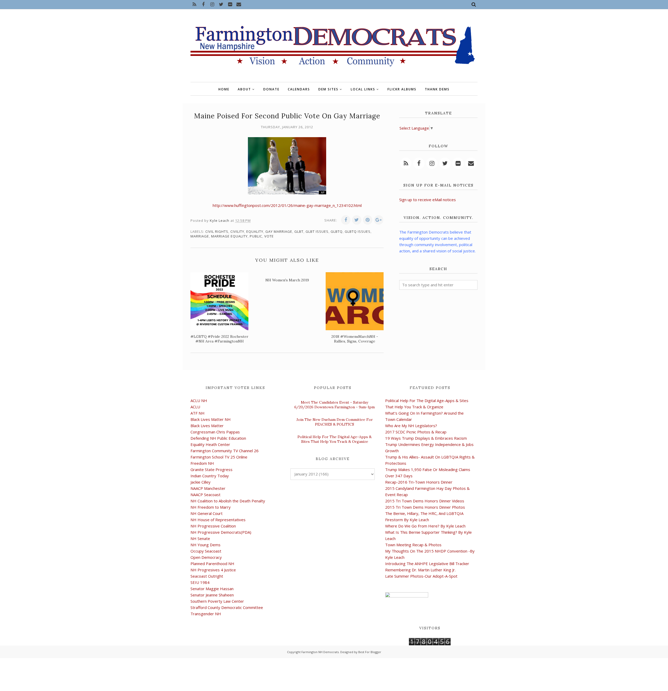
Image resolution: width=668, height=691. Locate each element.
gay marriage (278, 231)
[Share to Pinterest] (367, 220)
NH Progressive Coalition (213, 526)
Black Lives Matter (207, 425)
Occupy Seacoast (205, 551)
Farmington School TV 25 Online (218, 457)
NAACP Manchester (207, 488)
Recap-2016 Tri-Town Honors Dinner (418, 482)
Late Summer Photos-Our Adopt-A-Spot (421, 576)
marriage (199, 236)
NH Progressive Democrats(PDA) (220, 532)
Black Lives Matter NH (210, 419)
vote (269, 236)
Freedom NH (202, 463)
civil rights (216, 231)
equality (254, 231)
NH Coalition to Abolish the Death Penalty (227, 500)
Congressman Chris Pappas (215, 431)
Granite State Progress (211, 469)
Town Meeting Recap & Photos (413, 544)
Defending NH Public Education (218, 438)
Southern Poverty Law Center (217, 601)
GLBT (298, 231)
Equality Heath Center (210, 444)
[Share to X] (356, 220)
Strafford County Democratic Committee (226, 607)
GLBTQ (337, 231)
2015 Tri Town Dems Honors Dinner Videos (424, 500)
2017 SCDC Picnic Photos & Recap (415, 431)
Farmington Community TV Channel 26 (224, 450)
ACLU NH (198, 400)
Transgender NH (205, 613)
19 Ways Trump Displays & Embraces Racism (426, 438)
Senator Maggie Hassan (212, 588)
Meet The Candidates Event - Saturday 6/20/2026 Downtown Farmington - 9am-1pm (334, 404)
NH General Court (206, 513)
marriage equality (229, 236)
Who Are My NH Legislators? (411, 425)
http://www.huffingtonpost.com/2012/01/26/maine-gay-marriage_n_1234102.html (287, 205)
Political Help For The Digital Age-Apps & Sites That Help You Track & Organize (334, 439)
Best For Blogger (369, 652)
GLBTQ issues (358, 231)
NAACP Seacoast (205, 494)
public (256, 236)
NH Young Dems (205, 544)
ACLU (195, 406)
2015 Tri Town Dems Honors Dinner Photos (425, 507)
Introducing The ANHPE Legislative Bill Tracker (427, 563)
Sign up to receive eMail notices (427, 199)
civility (237, 231)
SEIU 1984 (200, 582)
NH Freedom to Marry (210, 507)
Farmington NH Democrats (320, 652)
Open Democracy (206, 557)
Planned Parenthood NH (212, 563)
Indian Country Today (209, 475)
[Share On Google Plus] (378, 220)
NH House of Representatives (218, 519)
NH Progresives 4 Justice (213, 569)
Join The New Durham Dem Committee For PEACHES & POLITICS (334, 422)
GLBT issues (317, 231)
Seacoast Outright (206, 576)
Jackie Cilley (200, 482)
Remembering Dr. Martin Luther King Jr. (420, 569)
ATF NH (197, 413)
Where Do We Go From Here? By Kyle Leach (425, 526)
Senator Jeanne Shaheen (212, 594)
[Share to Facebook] (345, 220)
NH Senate (200, 538)
